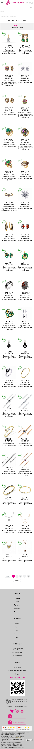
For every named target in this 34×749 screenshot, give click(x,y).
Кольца (17, 623)
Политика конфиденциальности (17, 670)
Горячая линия (17, 667)
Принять (29, 740)
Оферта (17, 674)
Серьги (17, 627)
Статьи (17, 601)
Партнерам (17, 605)
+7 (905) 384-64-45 (17, 678)
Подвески (17, 634)
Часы (17, 637)
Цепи (17, 630)
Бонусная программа (17, 649)
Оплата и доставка (17, 652)
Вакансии (17, 612)
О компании (17, 598)
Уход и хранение (17, 655)
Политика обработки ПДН (9, 747)
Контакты (17, 608)
